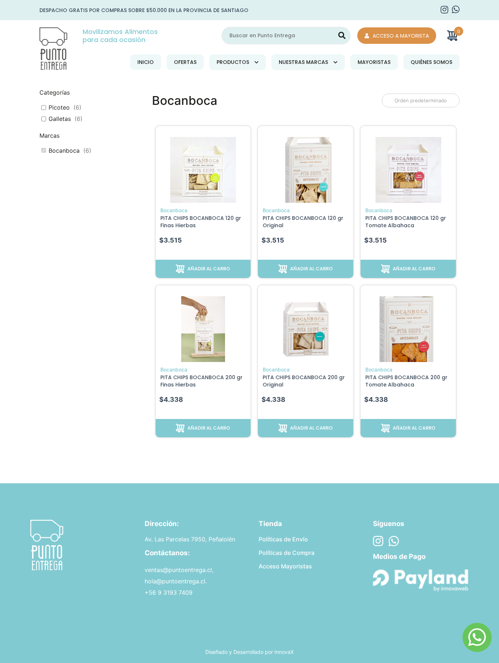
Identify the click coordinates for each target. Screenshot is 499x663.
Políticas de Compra (287, 552)
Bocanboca (64, 150)
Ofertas (185, 62)
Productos (233, 62)
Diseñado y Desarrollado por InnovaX (249, 652)
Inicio (145, 62)
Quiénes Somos (431, 62)
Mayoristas (374, 62)
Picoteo (59, 107)
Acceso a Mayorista (401, 35)
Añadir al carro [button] (208, 268)
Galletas (60, 118)
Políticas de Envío (283, 539)
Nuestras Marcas (303, 62)
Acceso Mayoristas (285, 566)
